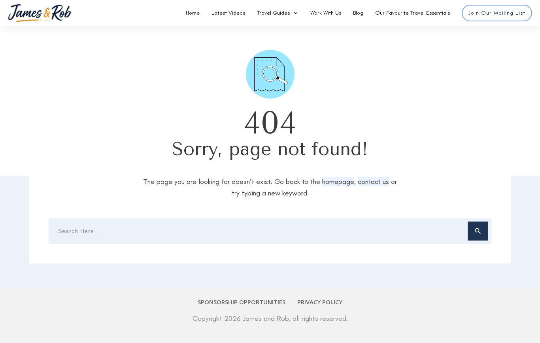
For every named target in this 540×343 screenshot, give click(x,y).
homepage (338, 181)
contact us (373, 181)
